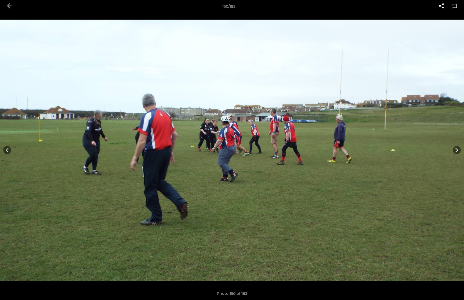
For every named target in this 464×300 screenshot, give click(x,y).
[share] (441, 6)
